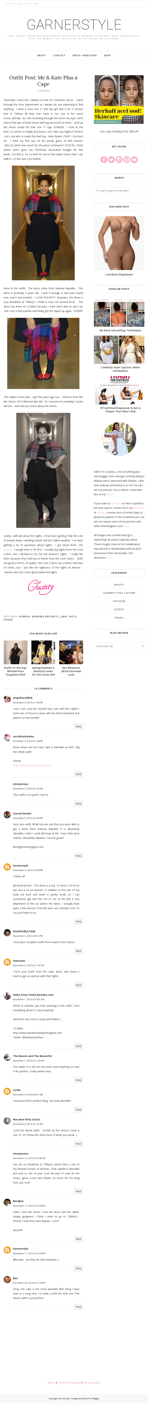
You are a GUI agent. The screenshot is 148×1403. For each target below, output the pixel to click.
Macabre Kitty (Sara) (26, 1119)
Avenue (8, 549)
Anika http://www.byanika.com (33, 994)
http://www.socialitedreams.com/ (32, 765)
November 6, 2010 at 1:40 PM (28, 702)
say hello (116, 503)
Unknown (19, 960)
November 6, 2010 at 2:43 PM (28, 818)
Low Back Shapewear (119, 274)
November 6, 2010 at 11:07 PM (28, 965)
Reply (78, 726)
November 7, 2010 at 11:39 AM (28, 1060)
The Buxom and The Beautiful (32, 1056)
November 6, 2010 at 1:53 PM (28, 788)
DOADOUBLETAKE (24, 931)
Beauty (119, 584)
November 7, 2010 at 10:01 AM (28, 999)
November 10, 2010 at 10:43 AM (29, 1158)
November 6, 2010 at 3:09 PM (28, 870)
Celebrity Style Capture (119, 593)
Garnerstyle (74, 25)
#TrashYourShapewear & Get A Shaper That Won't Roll (120, 409)
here (126, 526)
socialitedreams (23, 736)
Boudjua (18, 1201)
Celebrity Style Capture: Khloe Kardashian (120, 369)
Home (51, 1382)
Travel (119, 617)
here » (110, 557)
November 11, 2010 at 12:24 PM (29, 1253)
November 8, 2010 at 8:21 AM (28, 1094)
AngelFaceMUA (22, 697)
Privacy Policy (92, 1382)
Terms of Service (69, 1382)
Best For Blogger (91, 1398)
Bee (15, 1278)
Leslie (17, 1090)
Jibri (64, 616)
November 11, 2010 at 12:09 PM (29, 1205)
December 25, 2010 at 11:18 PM (29, 1282)
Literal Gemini (22, 813)
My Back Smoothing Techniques (120, 330)
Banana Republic (45, 616)
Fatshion (119, 601)
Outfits (119, 609)
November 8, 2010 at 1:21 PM (28, 1124)
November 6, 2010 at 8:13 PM (28, 935)
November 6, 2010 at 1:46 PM (28, 741)
